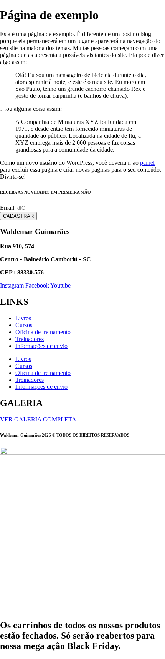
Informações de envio (41, 346)
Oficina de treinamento (43, 332)
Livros (23, 318)
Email (8, 207)
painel (147, 162)
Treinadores (29, 339)
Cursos (23, 325)
